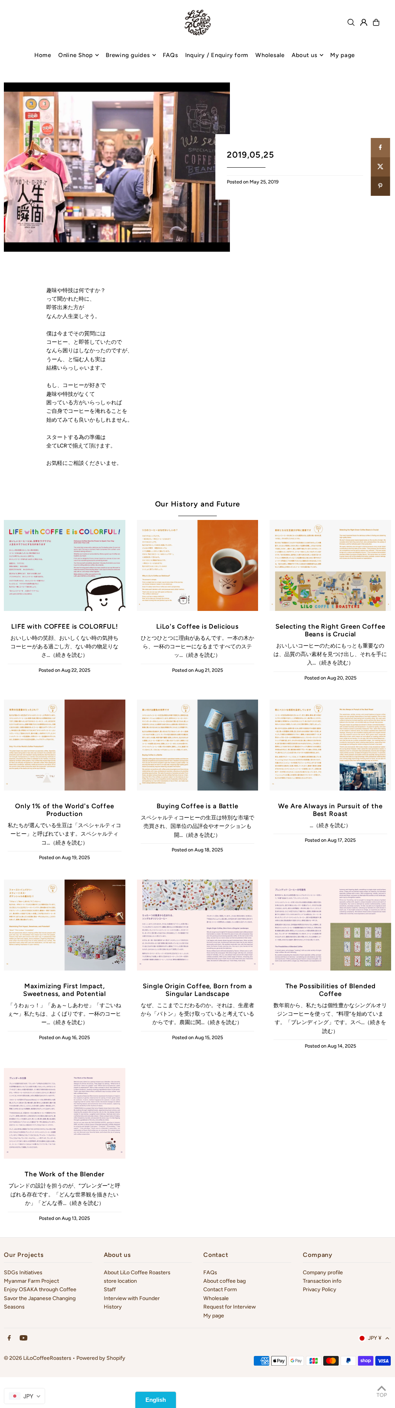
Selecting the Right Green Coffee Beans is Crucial (330, 630)
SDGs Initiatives (23, 1272)
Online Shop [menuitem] (75, 55)
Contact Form (220, 1289)
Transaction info (322, 1281)
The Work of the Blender (65, 1174)
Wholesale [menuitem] (270, 55)
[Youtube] (23, 1338)
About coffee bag (224, 1281)
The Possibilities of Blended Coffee (330, 990)
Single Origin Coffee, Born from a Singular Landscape (197, 990)
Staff (110, 1289)
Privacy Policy (319, 1289)
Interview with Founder (132, 1298)
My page (213, 1315)
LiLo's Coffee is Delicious (197, 626)
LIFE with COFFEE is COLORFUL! (64, 626)
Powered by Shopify (100, 1358)
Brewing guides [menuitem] (128, 55)
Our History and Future (197, 504)
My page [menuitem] (342, 55)
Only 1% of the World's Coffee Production (64, 810)
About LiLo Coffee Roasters (137, 1272)
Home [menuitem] (42, 55)
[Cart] (376, 22)
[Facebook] (9, 1338)
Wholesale (216, 1298)
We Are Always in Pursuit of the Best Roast (330, 810)
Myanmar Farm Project (31, 1281)
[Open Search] (351, 22)
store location (120, 1281)
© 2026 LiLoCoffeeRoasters (37, 1358)
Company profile (323, 1272)
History (113, 1307)
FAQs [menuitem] (170, 55)
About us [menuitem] (304, 55)
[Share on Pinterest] (380, 186)
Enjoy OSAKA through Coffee (40, 1289)
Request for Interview (229, 1307)
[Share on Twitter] (380, 167)
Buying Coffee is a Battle (197, 806)
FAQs (210, 1272)
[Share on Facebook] (380, 147)
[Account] (363, 22)
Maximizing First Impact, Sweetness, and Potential (64, 990)
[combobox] (24, 1396)
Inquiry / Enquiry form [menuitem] (217, 55)
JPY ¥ (374, 1338)
